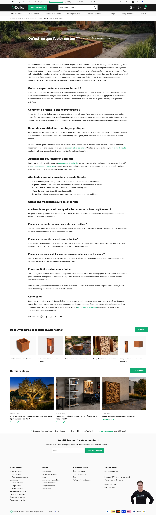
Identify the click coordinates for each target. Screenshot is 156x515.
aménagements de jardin (68, 163)
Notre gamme (16, 467)
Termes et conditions (49, 483)
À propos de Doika (79, 471)
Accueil (12, 18)
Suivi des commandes (49, 474)
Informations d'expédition (51, 480)
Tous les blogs (138, 370)
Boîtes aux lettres (16, 14)
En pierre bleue (17, 488)
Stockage (111, 14)
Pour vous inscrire (95, 450)
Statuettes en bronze (17, 497)
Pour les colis (17, 474)
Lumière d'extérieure (17, 494)
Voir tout (141, 329)
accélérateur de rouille (76, 148)
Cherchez (95, 7)
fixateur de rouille (119, 148)
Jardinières (14, 480)
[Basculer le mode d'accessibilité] (133, 1)
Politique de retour (48, 486)
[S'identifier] (139, 7)
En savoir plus (15, 422)
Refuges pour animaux (18, 491)
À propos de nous (80, 467)
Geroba (81, 177)
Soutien (45, 467)
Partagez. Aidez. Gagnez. (82, 480)
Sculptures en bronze (53, 14)
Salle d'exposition (79, 474)
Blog (74, 477)
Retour (44, 477)
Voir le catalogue (37, 7)
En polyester (16, 486)
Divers (143, 14)
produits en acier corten (87, 307)
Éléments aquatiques (94, 14)
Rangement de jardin (17, 500)
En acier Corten (17, 483)
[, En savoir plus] (132, 7)
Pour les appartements (20, 477)
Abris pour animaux (128, 14)
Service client (124, 2)
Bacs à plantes (34, 14)
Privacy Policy (46, 488)
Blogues (20, 18)
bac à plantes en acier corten (43, 166)
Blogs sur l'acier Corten (34, 18)
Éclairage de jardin (73, 14)
